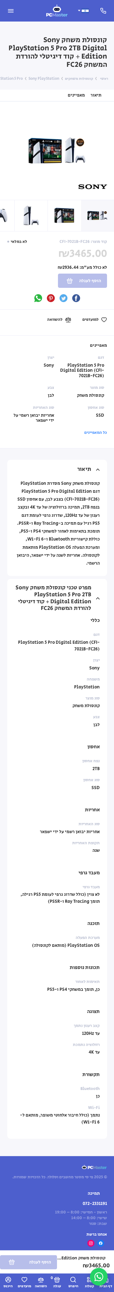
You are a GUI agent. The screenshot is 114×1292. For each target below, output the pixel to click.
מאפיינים (76, 95)
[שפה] (83, 11)
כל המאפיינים (95, 432)
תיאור (96, 95)
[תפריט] (11, 11)
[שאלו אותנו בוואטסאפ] (99, 1277)
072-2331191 (95, 1203)
